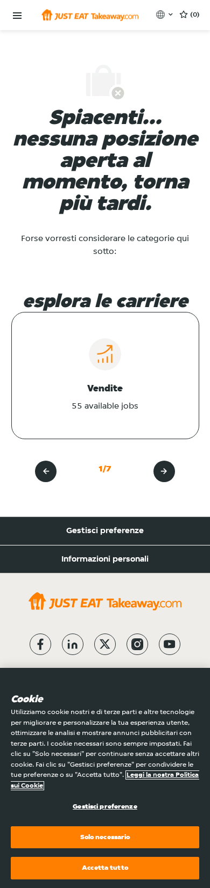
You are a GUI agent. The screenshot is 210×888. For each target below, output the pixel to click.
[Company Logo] (90, 15)
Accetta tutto (105, 867)
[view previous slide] (46, 471)
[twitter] (105, 644)
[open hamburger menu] (17, 16)
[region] (105, 778)
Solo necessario (105, 837)
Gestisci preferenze (105, 531)
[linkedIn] (72, 644)
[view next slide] (164, 471)
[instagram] (137, 644)
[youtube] (169, 644)
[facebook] (40, 644)
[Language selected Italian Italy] (165, 14)
